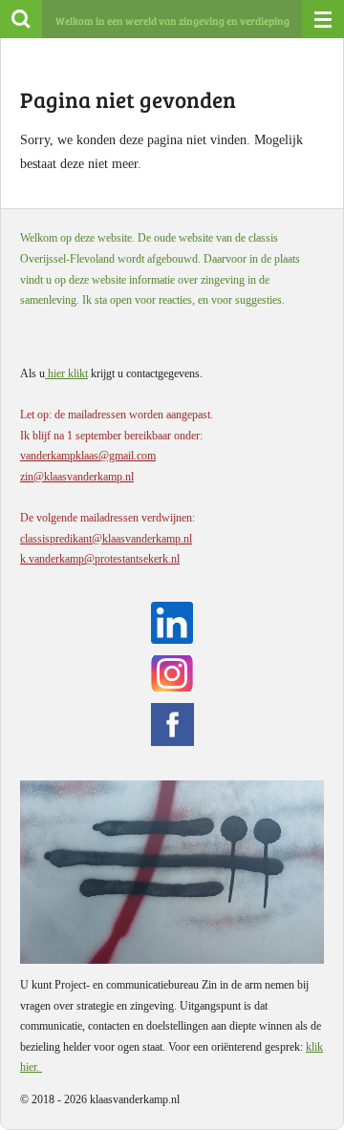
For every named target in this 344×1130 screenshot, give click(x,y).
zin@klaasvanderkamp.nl (77, 476)
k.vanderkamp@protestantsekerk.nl (100, 558)
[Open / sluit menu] (323, 19)
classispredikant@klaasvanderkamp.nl (106, 538)
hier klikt (66, 373)
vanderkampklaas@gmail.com (88, 455)
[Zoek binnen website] (21, 19)
